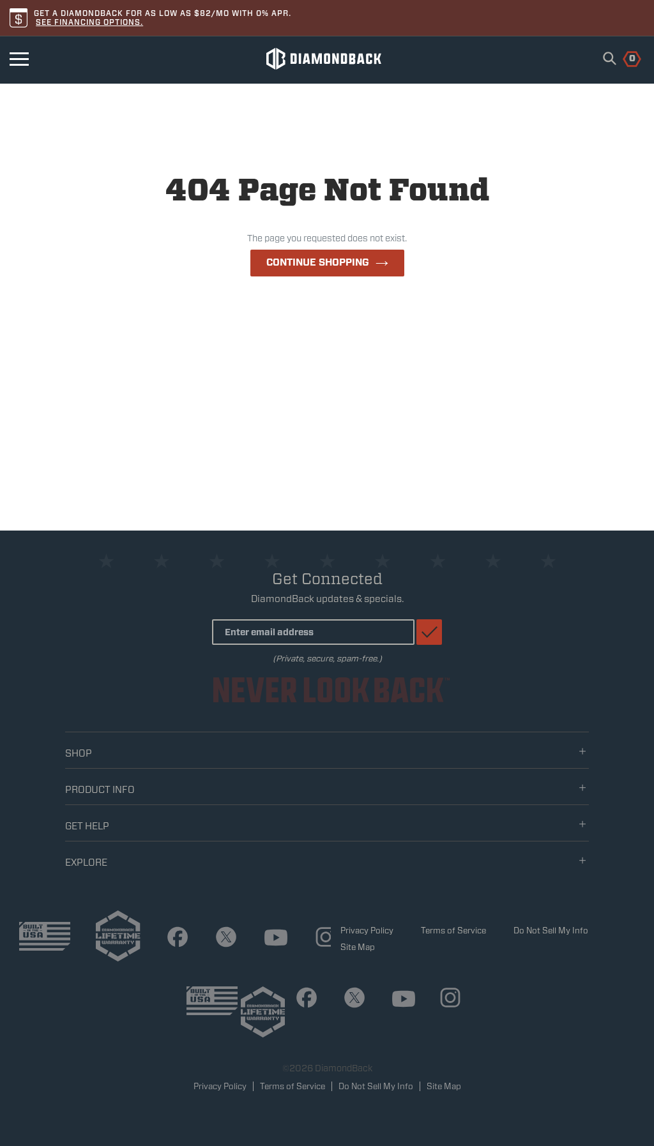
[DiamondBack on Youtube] (271, 939)
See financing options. (89, 22)
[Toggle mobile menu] (19, 59)
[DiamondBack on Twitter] (221, 939)
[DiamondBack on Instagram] (321, 939)
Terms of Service (453, 930)
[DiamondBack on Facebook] (172, 939)
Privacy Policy (366, 930)
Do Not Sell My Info (550, 930)
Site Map (357, 947)
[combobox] (609, 58)
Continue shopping (317, 262)
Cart (624, 57)
